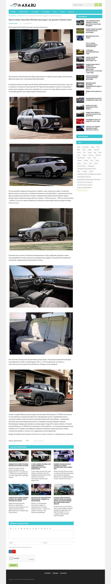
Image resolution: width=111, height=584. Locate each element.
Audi (98, 147)
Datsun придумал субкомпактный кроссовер (92, 77)
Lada (100, 152)
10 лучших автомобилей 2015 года (92, 51)
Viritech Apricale (81, 166)
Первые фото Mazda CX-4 (94, 92)
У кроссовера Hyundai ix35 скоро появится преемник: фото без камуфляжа (41, 466)
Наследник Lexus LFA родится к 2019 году (93, 120)
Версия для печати (38, 441)
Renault (86, 160)
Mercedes (98, 155)
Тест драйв (34, 11)
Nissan (89, 158)
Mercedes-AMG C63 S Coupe (92, 37)
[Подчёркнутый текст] (15, 528)
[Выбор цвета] (38, 528)
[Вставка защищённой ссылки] (35, 528)
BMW (78, 149)
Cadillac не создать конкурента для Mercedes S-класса (93, 128)
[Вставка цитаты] (44, 528)
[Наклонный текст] (13, 528)
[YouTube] (62, 577)
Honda (89, 152)
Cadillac (90, 149)
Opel (94, 158)
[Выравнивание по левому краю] (21, 528)
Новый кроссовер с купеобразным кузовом (89, 174)
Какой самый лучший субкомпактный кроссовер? (94, 30)
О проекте (47, 573)
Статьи (62, 11)
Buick (83, 149)
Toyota (96, 163)
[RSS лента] (65, 577)
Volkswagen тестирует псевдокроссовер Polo (94, 99)
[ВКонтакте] (10, 551)
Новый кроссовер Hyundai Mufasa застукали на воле (18, 464)
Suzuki (85, 163)
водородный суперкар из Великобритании (88, 179)
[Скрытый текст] (41, 528)
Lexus (78, 155)
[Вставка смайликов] (30, 528)
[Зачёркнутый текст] (18, 528)
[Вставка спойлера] (50, 528)
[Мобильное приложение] (45, 577)
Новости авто (23, 11)
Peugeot (79, 160)
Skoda (97, 160)
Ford (84, 152)
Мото (55, 11)
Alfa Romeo (86, 147)
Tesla (90, 163)
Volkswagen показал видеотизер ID (86, 168)
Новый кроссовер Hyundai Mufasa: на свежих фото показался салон (18, 499)
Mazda (84, 155)
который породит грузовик (84, 185)
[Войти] (100, 5)
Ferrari (79, 152)
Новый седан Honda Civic (84, 177)
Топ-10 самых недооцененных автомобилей (91, 44)
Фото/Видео (46, 11)
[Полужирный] (10, 528)
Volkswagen (91, 166)
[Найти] (96, 5)
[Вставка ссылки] (33, 528)
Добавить (13, 565)
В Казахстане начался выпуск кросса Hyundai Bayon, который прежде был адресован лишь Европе (62, 501)
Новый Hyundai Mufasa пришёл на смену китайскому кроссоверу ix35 (63, 466)
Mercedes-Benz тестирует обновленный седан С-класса (94, 85)
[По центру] (24, 528)
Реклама (55, 573)
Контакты (71, 11)
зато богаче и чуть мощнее (84, 182)
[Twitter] (54, 577)
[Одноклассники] (57, 577)
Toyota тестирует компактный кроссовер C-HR (92, 58)
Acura (78, 147)
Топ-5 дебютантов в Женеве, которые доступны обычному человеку (93, 23)
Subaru (79, 163)
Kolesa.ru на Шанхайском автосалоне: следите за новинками (41, 499)
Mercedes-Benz (81, 158)
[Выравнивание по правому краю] (27, 528)
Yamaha (85, 171)
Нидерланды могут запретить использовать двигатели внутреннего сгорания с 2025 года (94, 68)
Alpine (92, 147)
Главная (13, 11)
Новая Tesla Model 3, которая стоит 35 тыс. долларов (93, 114)
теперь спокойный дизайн (84, 187)
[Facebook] (48, 577)
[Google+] (60, 577)
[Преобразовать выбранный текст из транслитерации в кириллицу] (47, 528)
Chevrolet (96, 149)
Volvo (78, 171)
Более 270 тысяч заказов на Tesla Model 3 (92, 107)
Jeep (95, 152)
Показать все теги (82, 190)
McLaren (91, 155)
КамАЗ (91, 171)
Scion (91, 160)
